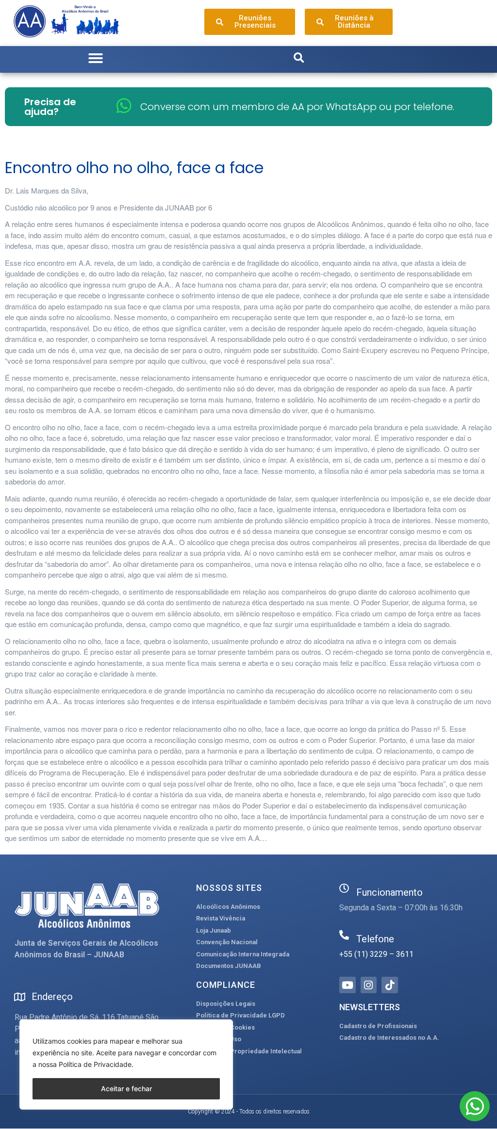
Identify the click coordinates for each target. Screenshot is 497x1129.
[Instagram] (369, 985)
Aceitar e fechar (126, 1088)
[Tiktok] (389, 985)
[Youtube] (347, 985)
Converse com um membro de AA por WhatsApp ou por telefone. (297, 106)
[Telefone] (344, 935)
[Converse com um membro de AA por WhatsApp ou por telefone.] (124, 105)
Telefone (375, 939)
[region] (126, 1064)
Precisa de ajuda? (50, 106)
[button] (95, 58)
